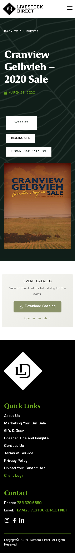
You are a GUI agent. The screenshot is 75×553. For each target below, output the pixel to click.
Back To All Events (21, 32)
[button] (21, 123)
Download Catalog (40, 306)
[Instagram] (6, 520)
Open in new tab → (37, 318)
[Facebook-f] (14, 520)
